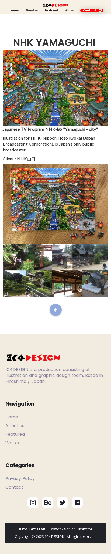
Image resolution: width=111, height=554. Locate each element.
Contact (14, 487)
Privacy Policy (20, 478)
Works (69, 10)
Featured (51, 10)
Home (14, 10)
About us (31, 10)
